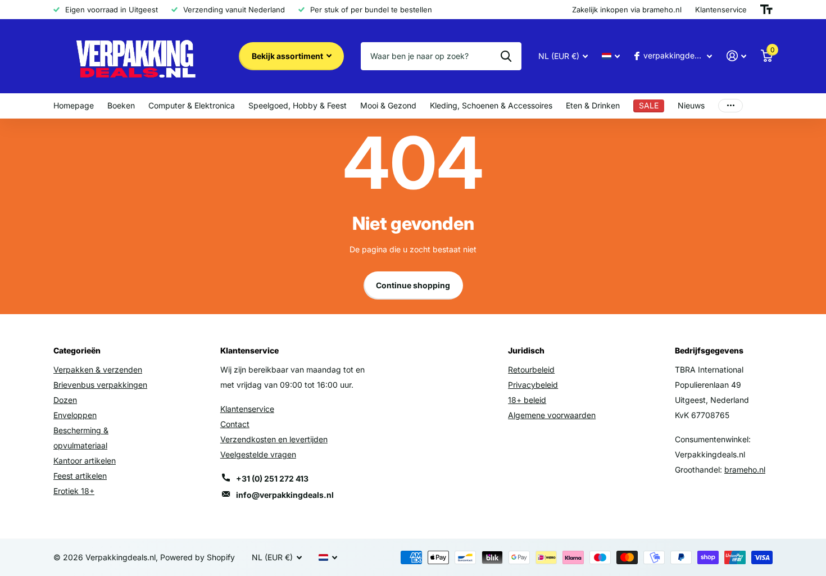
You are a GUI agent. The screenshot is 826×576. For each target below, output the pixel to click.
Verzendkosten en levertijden (274, 439)
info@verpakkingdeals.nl (285, 495)
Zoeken (506, 56)
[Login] (736, 56)
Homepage (73, 105)
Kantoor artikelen (84, 460)
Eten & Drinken (593, 105)
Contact (234, 424)
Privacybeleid (533, 384)
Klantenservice (247, 409)
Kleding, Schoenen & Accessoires (491, 105)
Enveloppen (75, 415)
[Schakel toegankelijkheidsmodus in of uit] (766, 9)
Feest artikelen (80, 475)
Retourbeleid (531, 369)
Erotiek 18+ (73, 491)
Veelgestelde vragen (258, 454)
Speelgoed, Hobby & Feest (297, 105)
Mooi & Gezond (388, 105)
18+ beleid (527, 400)
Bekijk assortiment (288, 56)
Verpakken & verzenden (97, 369)
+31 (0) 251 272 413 (272, 478)
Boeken (121, 105)
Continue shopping (413, 285)
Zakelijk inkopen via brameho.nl (627, 9)
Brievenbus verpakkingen (100, 384)
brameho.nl (744, 469)
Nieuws (691, 105)
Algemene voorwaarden (552, 415)
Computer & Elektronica (191, 105)
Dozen (65, 400)
